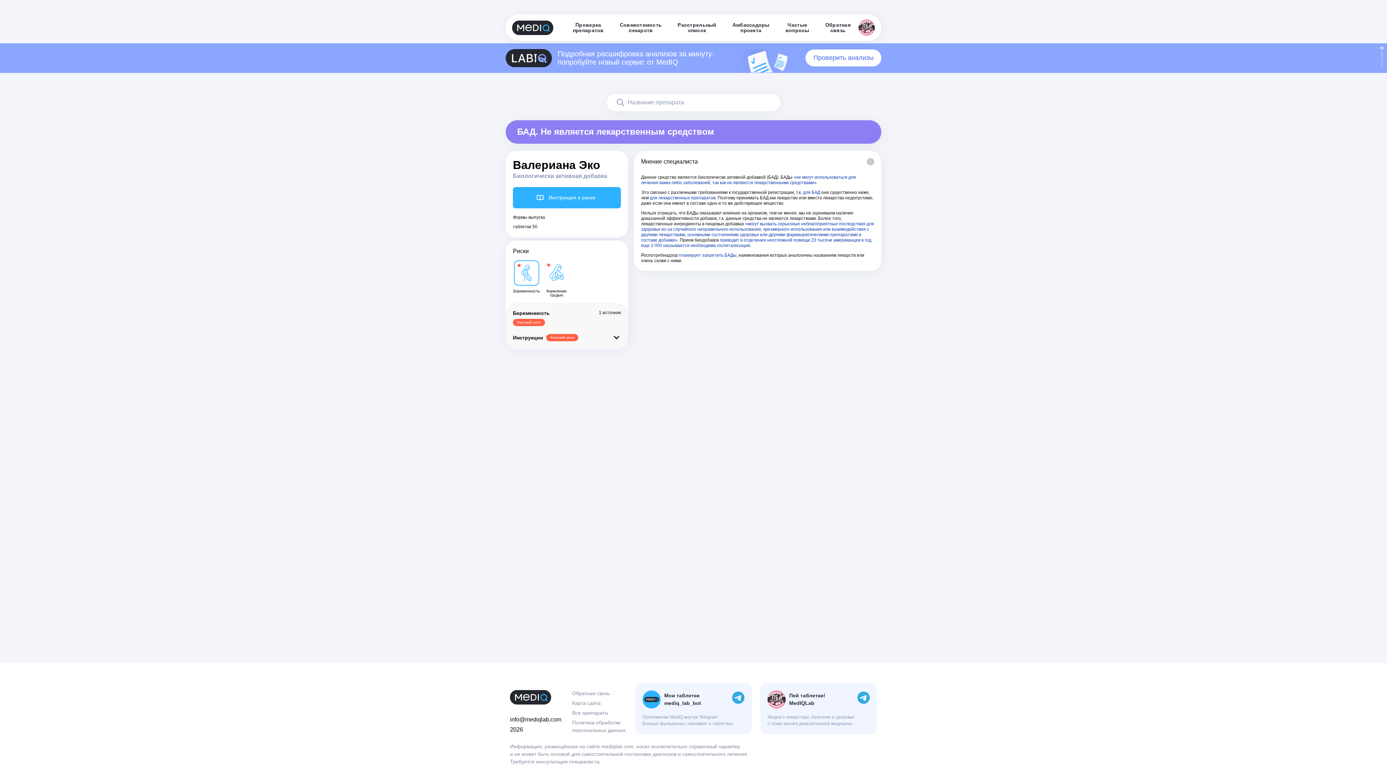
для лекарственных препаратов (683, 197)
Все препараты (590, 713)
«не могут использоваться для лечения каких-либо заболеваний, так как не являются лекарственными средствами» (748, 180)
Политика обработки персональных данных (599, 726)
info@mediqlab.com (535, 719)
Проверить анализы (843, 57)
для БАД (811, 192)
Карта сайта (586, 703)
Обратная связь (591, 693)
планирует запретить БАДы (707, 255)
